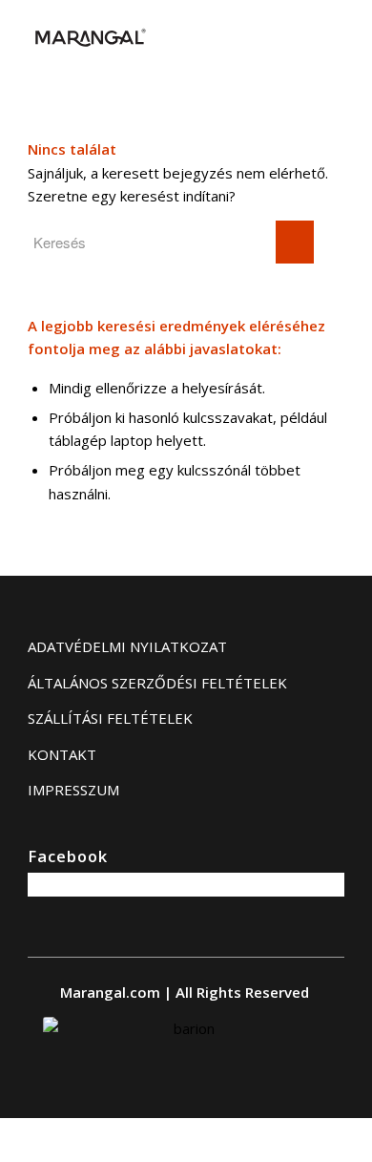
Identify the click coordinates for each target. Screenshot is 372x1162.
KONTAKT (62, 754)
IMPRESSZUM (73, 789)
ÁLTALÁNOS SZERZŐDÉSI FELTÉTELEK (157, 682)
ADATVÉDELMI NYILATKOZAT (127, 646)
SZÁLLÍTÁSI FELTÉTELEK (110, 718)
